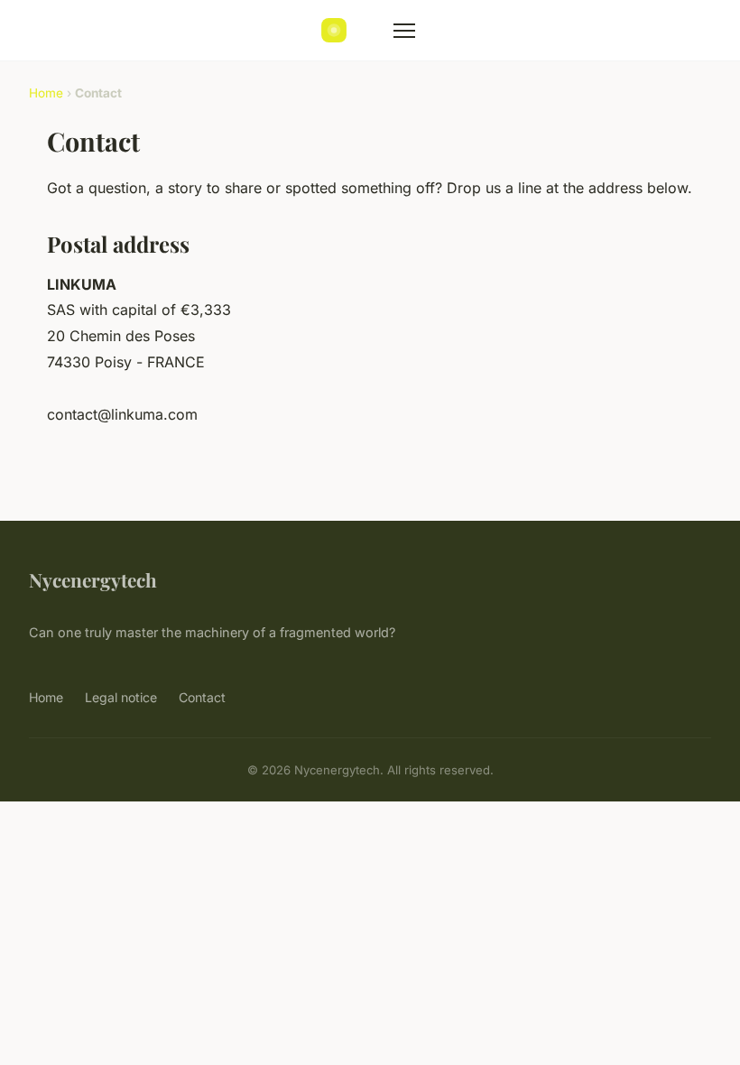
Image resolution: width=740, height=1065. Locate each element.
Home (46, 93)
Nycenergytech (93, 579)
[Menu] (404, 30)
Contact (202, 697)
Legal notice (121, 697)
